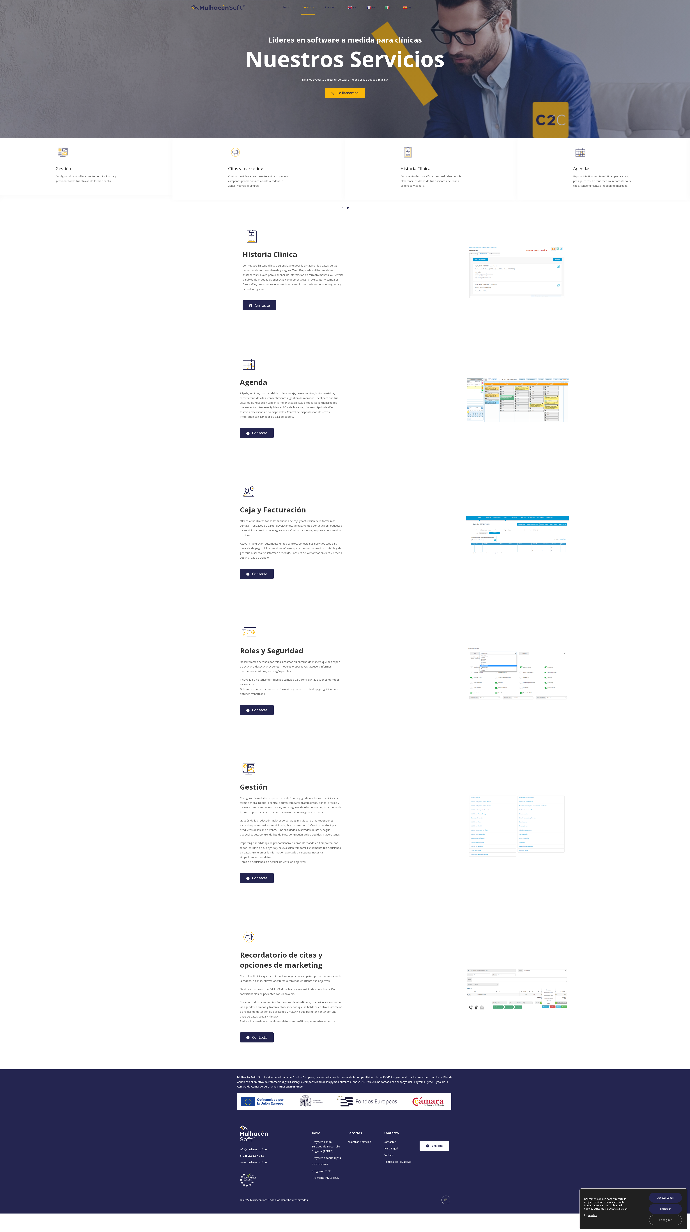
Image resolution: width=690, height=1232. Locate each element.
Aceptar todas (665, 1197)
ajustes (592, 1215)
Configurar (665, 1220)
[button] (342, 207)
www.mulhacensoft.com (254, 1162)
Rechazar (665, 1208)
